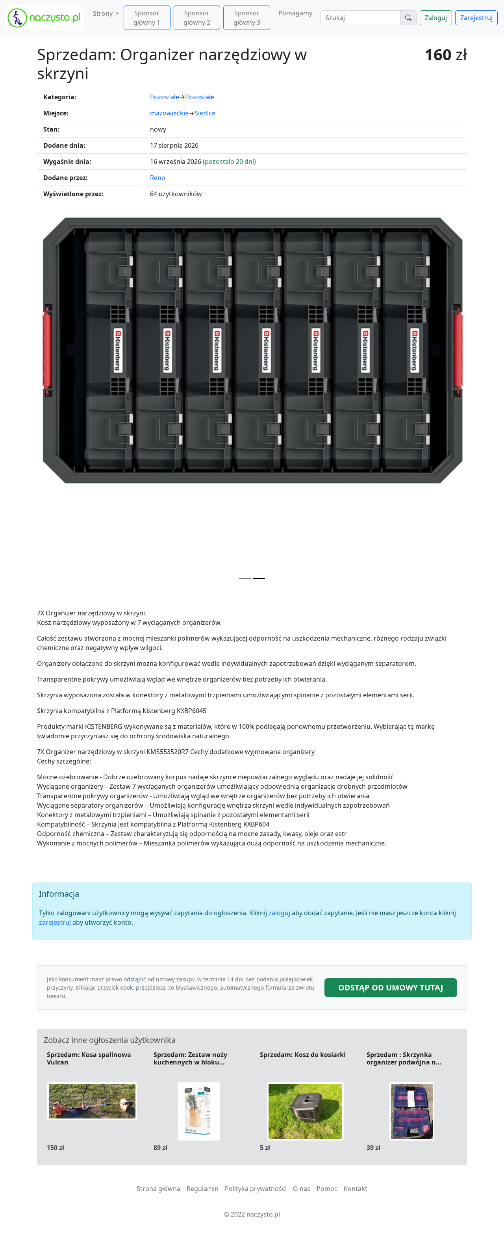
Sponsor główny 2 (196, 18)
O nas (301, 1188)
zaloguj (279, 912)
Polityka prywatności (256, 1188)
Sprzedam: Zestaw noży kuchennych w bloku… (190, 1058)
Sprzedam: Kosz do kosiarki (303, 1055)
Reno (157, 177)
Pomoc (327, 1188)
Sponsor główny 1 (146, 18)
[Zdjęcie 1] (245, 578)
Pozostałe (164, 97)
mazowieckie (169, 113)
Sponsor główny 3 (246, 18)
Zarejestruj (476, 17)
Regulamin (203, 1188)
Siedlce (205, 113)
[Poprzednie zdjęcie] (69, 400)
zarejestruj (55, 922)
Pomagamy (295, 13)
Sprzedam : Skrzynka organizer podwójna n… (404, 1058)
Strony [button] (103, 13)
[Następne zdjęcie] (434, 400)
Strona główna (158, 1188)
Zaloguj (436, 17)
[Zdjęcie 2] (259, 578)
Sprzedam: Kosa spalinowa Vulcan (89, 1058)
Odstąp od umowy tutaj (390, 987)
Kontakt (355, 1188)
